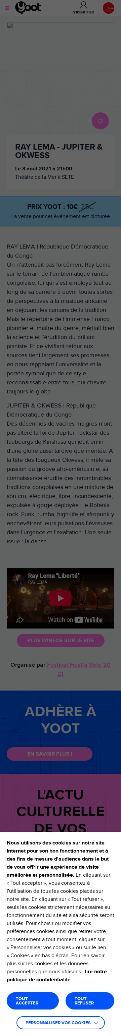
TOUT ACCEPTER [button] (27, 1001)
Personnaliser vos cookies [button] (58, 1023)
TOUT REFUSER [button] (84, 1001)
